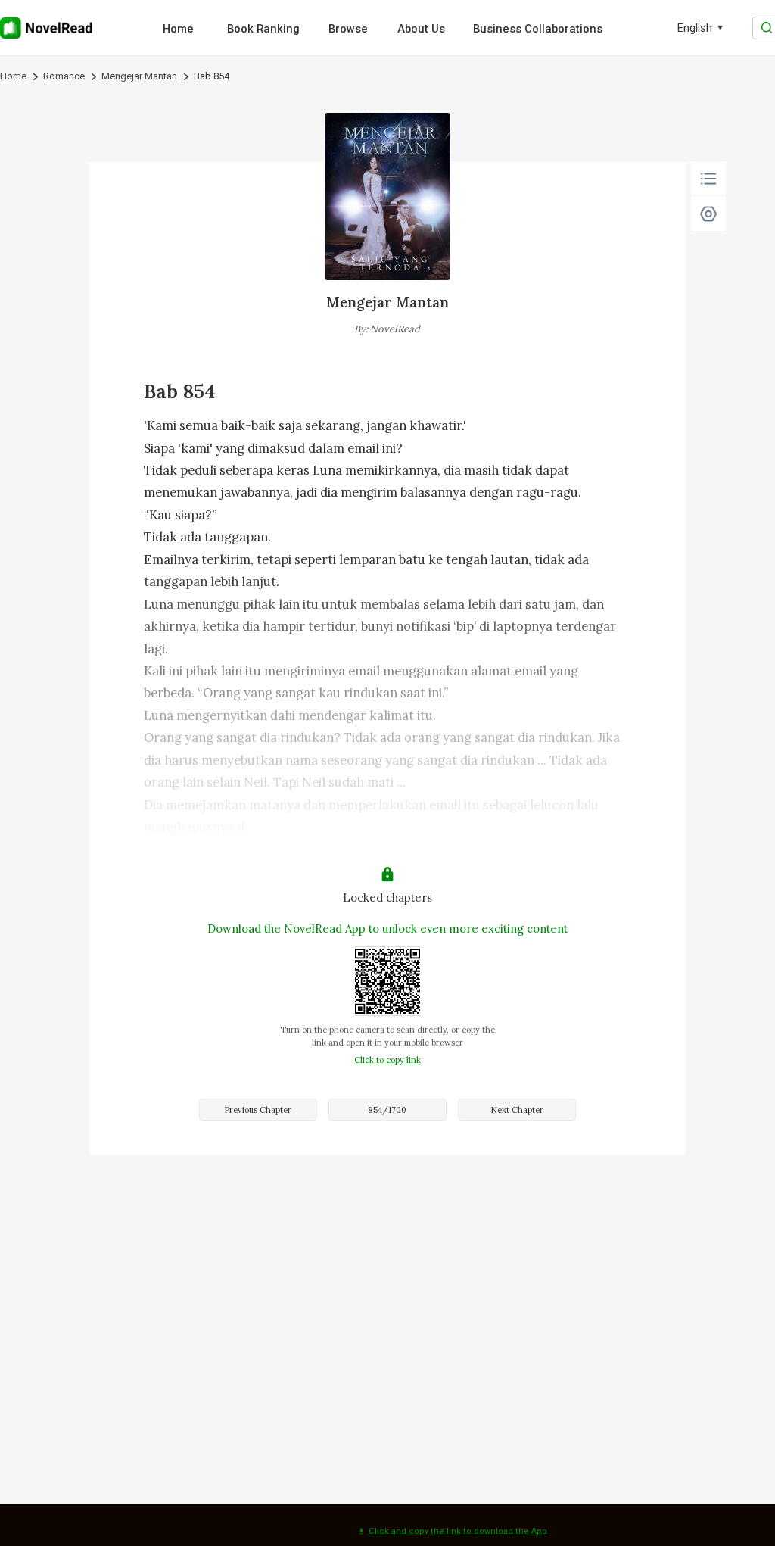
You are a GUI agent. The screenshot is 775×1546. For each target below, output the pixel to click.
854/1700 (387, 1110)
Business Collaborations (537, 29)
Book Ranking (263, 29)
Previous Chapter (257, 1110)
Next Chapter (516, 1110)
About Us (421, 29)
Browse (348, 29)
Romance (64, 76)
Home (178, 29)
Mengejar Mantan (139, 76)
